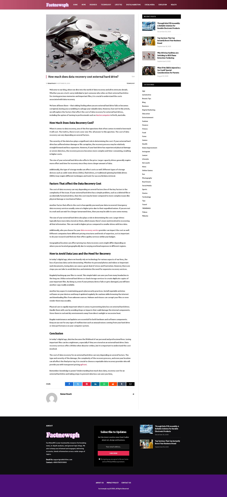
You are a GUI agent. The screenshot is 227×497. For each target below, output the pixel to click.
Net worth (146, 163)
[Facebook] (38, 96)
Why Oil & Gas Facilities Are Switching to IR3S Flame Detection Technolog (168, 55)
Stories (144, 193)
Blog (144, 102)
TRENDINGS (146, 208)
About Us (100, 483)
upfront (83, 364)
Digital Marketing (133, 5)
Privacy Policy (112, 462)
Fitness (145, 129)
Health (174, 5)
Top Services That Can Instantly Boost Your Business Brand (169, 40)
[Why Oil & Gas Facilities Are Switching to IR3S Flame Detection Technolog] (148, 55)
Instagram (146, 151)
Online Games (147, 170)
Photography (147, 178)
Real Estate (146, 182)
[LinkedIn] (38, 109)
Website (145, 216)
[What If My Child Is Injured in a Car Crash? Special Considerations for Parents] (148, 70)
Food (144, 133)
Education (163, 5)
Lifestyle (118, 5)
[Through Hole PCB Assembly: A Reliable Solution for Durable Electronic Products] (148, 26)
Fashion (145, 121)
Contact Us (126, 483)
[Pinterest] (38, 115)
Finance (145, 125)
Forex (144, 136)
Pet (143, 174)
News (84, 5)
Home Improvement (149, 148)
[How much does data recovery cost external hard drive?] (90, 43)
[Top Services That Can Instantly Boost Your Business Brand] (148, 41)
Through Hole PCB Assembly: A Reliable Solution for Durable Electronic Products (168, 25)
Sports (144, 189)
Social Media (150, 5)
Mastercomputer (103, 115)
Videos (144, 212)
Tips (143, 201)
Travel (144, 204)
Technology (106, 5)
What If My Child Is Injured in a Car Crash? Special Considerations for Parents (168, 70)
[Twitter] (38, 102)
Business (93, 5)
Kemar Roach (52, 83)
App (143, 91)
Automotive (146, 95)
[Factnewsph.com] (57, 4)
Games (144, 140)
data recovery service (90, 230)
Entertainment (147, 117)
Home (75, 5)
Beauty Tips (146, 98)
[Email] (38, 121)
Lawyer (144, 155)
